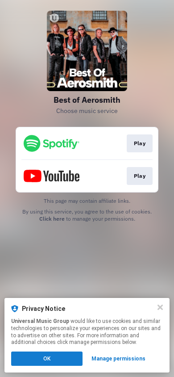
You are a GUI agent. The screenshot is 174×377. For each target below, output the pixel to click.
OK (46, 359)
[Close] (160, 307)
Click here (52, 218)
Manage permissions (118, 359)
